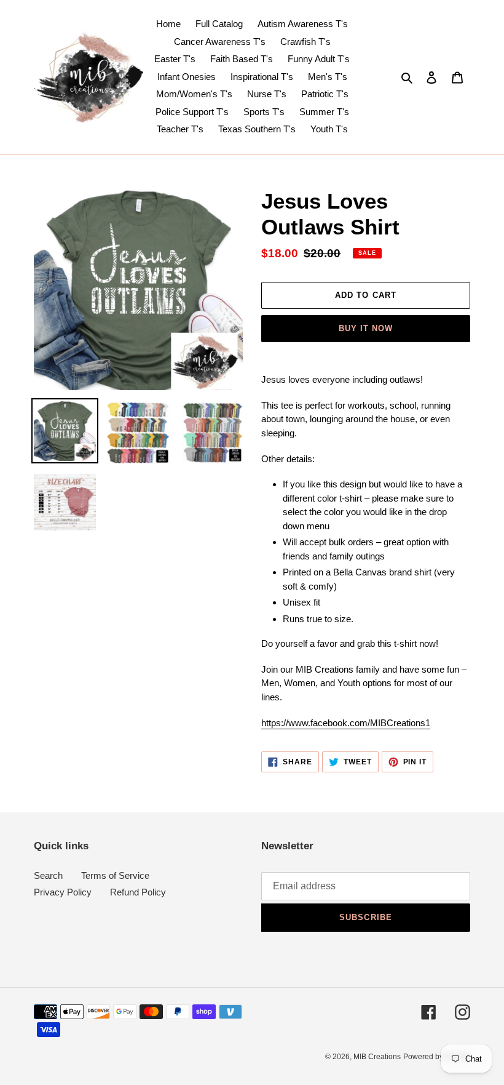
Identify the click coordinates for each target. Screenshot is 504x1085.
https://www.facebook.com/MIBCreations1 (345, 723)
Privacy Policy (63, 892)
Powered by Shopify (436, 1056)
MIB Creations (377, 1056)
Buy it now (366, 328)
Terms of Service (115, 875)
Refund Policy (138, 892)
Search (48, 875)
